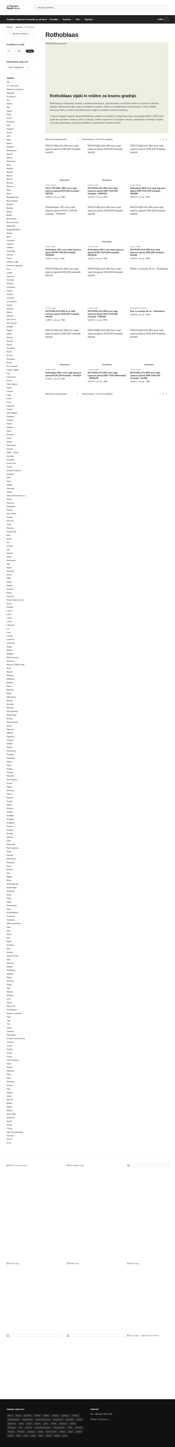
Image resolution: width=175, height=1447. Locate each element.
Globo (9, 442)
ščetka (57, 1436)
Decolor (10, 309)
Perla (9, 765)
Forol (9, 402)
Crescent (11, 298)
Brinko (9, 233)
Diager (9, 330)
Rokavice (31, 1432)
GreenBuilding (13, 1420)
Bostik (9, 215)
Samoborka (12, 905)
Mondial (10, 704)
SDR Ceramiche (14, 923)
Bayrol (9, 158)
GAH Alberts (12, 413)
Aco (8, 100)
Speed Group (12, 956)
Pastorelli (11, 758)
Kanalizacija (58, 1420)
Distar (9, 334)
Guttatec (10, 474)
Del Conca (11, 319)
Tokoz (9, 1028)
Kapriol (10, 553)
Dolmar (10, 337)
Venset (10, 1085)
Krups (9, 603)
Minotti (9, 700)
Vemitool (10, 1082)
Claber (9, 273)
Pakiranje (63, 1424)
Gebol (9, 424)
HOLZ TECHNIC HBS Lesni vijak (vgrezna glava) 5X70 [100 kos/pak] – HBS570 (62, 191)
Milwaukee (11, 697)
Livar (9, 632)
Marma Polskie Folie (15, 665)
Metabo (10, 682)
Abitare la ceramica (15, 89)
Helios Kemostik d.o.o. (16, 496)
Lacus (9, 610)
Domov (10, 27)
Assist (9, 132)
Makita (9, 650)
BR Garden (11, 219)
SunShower (12, 1010)
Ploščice (28, 1428)
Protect (10, 834)
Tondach (10, 1031)
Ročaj (40, 1432)
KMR (9, 578)
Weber (9, 1103)
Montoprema (12, 711)
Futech (10, 409)
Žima (9, 1143)
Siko (8, 931)
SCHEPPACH (12, 913)
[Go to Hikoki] (97, 1343)
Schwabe (11, 920)
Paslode (10, 754)
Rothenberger (13, 884)
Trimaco (10, 1042)
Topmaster (11, 1035)
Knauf (9, 582)
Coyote (10, 294)
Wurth (9, 1121)
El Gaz (9, 355)
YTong (9, 1128)
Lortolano (11, 643)
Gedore (10, 427)
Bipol (9, 190)
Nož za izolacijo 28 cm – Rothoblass (147, 311)
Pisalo (72, 1424)
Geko (9, 431)
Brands (19, 27)
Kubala (10, 607)
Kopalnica (12, 1424)
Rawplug (10, 862)
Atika (9, 140)
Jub (8, 549)
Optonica (11, 736)
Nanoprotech (12, 722)
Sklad (9, 941)
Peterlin (10, 772)
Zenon (9, 1139)
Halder (9, 485)
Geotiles (10, 434)
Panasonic (11, 751)
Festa (9, 380)
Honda (9, 517)
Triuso (9, 1046)
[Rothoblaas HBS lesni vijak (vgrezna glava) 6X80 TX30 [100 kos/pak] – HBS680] (149, 163)
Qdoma (10, 837)
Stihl (8, 988)
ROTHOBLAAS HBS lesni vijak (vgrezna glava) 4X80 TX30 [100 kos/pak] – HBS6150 (103, 191)
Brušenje (27, 1416)
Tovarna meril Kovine (16, 1038)
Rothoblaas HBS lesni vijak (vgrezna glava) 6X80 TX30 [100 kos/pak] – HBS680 (147, 191)
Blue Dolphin (12, 201)
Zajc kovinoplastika (15, 1132)
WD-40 (10, 1099)
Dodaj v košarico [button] (149, 203)
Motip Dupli (11, 715)
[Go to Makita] (97, 1272)
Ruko (9, 895)
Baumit (10, 154)
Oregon (10, 740)
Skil (8, 938)
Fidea (9, 388)
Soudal (10, 952)
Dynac (9, 344)
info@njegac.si (103, 1419)
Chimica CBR (12, 262)
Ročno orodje (51, 1432)
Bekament (11, 161)
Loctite (9, 636)
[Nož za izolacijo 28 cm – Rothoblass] (149, 286)
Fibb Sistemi (12, 384)
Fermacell (11, 377)
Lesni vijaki (50, 185)
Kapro (9, 557)
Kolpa (9, 593)
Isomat (10, 546)
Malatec (10, 654)
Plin (20, 1428)
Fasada (55, 1416)
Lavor (9, 614)
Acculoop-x (11, 96)
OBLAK (10, 733)
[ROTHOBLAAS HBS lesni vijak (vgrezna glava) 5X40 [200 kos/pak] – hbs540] (64, 286)
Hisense (10, 503)
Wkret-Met (11, 1114)
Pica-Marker (12, 779)
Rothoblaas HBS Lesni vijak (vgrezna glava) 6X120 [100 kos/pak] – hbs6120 (63, 374)
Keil (8, 564)
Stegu (9, 984)
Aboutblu (10, 93)
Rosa (9, 880)
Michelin (10, 690)
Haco (9, 481)
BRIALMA (11, 226)
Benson (10, 172)
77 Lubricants (13, 86)
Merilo (29, 1424)
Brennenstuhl (12, 222)
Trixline (10, 1049)
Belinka (10, 168)
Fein (9, 373)
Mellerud (10, 679)
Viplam (10, 1092)
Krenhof (10, 596)
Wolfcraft (10, 1117)
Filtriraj (30, 51)
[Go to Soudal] (37, 1275)
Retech (10, 869)
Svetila (10, 1436)
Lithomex (11, 625)
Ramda (10, 855)
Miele (9, 693)
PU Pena (78, 1428)
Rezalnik (21, 1432)
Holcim (10, 510)
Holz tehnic (11, 513)
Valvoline (10, 1071)
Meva (9, 686)
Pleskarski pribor (138, 308)
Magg (9, 646)
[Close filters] (35, 32)
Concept (10, 280)
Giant (9, 438)
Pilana (9, 787)
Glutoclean (11, 445)
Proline (10, 826)
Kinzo (9, 575)
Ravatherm (11, 859)
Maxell (9, 672)
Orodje (53, 1424)
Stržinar (10, 995)
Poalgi (9, 801)
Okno (46, 1424)
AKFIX (9, 104)
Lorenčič (10, 639)
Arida (9, 114)
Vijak (18, 1436)
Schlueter (11, 916)
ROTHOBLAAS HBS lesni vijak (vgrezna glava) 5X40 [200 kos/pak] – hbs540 (62, 314)
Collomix (10, 276)
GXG (9, 477)
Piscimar (10, 790)
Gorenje (10, 456)
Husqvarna (11, 531)
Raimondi (11, 844)
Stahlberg (11, 970)
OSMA (9, 744)
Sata (9, 909)
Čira (8, 269)
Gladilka (75, 1416)
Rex (8, 873)
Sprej (70, 1432)
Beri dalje (64, 203)
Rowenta (10, 891)
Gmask (10, 449)
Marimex (10, 661)
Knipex (10, 585)
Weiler (9, 1107)
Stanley (10, 974)
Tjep (9, 1020)
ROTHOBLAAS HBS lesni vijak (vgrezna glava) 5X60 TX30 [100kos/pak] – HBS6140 (107, 375)
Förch (9, 398)
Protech (10, 830)
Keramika (69, 1420)
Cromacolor (12, 301)
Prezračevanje (59, 1428)
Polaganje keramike (42, 1428)
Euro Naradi (12, 366)
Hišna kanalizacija (43, 1420)
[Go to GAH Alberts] (97, 1184)
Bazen (18, 1416)
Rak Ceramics (13, 848)
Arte (8, 125)
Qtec (9, 841)
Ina (8, 542)
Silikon (62, 1432)
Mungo (10, 718)
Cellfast (10, 247)
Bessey (10, 183)
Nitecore (10, 729)
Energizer (11, 359)
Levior (9, 618)
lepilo (21, 1424)
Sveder (78, 1432)
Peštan (10, 769)
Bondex (10, 208)
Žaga (65, 1436)
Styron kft (11, 1006)
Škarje (48, 1436)
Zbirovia (10, 1135)
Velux (9, 1078)
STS (8, 999)
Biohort (10, 186)
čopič (41, 1436)
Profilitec (10, 815)
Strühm (10, 992)
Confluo (10, 283)
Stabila (10, 967)
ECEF (9, 352)
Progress (11, 823)
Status (9, 977)
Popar (9, 805)
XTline (9, 1125)
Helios (9, 492)
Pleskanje (11, 1428)
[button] (163, 19)
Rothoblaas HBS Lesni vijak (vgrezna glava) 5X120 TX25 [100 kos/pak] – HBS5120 (106, 252)
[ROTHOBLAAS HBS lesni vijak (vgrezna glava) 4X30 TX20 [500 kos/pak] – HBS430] (107, 286)
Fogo (9, 395)
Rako (9, 851)
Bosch (9, 212)
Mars (9, 668)
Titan (9, 1017)
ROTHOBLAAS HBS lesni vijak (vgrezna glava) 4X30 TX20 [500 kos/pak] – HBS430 (103, 314)
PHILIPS (10, 776)
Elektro (46, 1416)
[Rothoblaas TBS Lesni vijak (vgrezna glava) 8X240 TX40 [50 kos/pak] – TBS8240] (64, 225)
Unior (9, 1064)
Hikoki (9, 499)
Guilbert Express (14, 470)
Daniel (9, 305)
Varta (9, 1074)
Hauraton (11, 488)
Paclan (10, 747)
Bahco (9, 143)
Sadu (9, 898)
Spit (8, 959)
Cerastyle (11, 251)
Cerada (37, 1416)
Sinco (9, 934)
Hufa (9, 524)
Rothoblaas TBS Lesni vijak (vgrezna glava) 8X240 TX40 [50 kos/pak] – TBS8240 (63, 252)
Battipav (10, 147)
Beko (9, 165)
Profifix (10, 812)
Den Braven (12, 323)
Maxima (10, 675)
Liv (8, 629)
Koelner (10, 589)
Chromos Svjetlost (15, 265)
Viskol (9, 1096)
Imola (9, 539)
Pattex (9, 762)
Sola (9, 948)
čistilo (33, 1436)
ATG (9, 136)
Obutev (37, 1424)
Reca (9, 866)
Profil (70, 1428)
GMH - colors (12, 452)
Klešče (79, 1420)
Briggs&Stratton (13, 229)
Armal (9, 118)
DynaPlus (11, 348)
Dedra (9, 312)
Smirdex (10, 945)
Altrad (9, 111)
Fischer (10, 391)
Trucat (9, 1053)
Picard (9, 783)
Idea (9, 535)
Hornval (10, 521)
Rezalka (11, 1432)
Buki (8, 237)
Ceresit (10, 255)
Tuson (9, 1056)
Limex (9, 621)
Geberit (10, 420)
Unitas (9, 1067)
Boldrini (10, 204)
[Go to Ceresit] (37, 1340)
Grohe (9, 467)
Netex (9, 726)
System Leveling (14, 1013)
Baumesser (12, 150)
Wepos (10, 1110)
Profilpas (10, 819)
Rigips (9, 877)
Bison (9, 193)
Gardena (10, 416)
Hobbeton (11, 506)
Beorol (9, 176)
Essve (9, 362)
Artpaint (10, 129)
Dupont (10, 341)
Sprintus (10, 963)
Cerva (9, 258)
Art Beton (11, 122)
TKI (8, 1024)
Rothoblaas (12, 887)
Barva (10, 1416)
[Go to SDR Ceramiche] (37, 1179)
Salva (9, 902)
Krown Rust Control (15, 600)
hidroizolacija (27, 1420)
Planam (10, 798)
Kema (9, 567)
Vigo (9, 1089)
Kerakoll (10, 571)
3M (8, 82)
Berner (10, 179)
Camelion (11, 240)
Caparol (10, 244)
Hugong (10, 528)
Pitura (9, 794)
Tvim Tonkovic (13, 1060)
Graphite (10, 460)
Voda (26, 1436)
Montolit (10, 708)
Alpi (8, 107)
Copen (9, 291)
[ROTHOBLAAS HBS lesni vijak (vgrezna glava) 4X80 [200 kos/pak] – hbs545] (149, 225)
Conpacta (11, 287)
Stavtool (10, 981)
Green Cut (11, 463)
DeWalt (10, 327)
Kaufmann (11, 560)
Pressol (10, 808)
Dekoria (10, 316)
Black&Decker (13, 197)
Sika (8, 927)
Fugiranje (65, 1416)
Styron (9, 1002)
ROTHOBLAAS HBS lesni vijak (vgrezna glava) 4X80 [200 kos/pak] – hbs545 (147, 252)
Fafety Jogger (13, 370)
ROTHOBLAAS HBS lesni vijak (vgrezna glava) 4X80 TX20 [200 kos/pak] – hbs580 (145, 375)
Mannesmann (13, 657)
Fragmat (10, 406)
